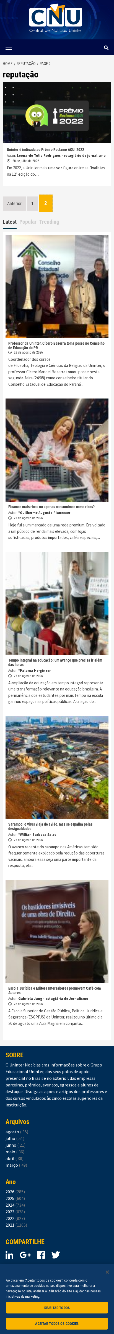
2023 (15, 1211)
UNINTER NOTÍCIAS (56, 36)
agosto (17, 1131)
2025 (15, 1198)
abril (15, 1158)
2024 (15, 1205)
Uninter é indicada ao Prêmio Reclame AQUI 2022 (45, 149)
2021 (16, 1225)
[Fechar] (107, 1272)
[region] (57, 1299)
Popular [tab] (28, 221)
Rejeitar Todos (57, 1308)
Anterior (14, 203)
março (16, 1165)
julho (15, 1138)
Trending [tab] (49, 221)
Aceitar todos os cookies (57, 1324)
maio (15, 1151)
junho (15, 1145)
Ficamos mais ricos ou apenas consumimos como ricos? (51, 507)
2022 (15, 1218)
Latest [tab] (10, 221)
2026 (15, 1191)
